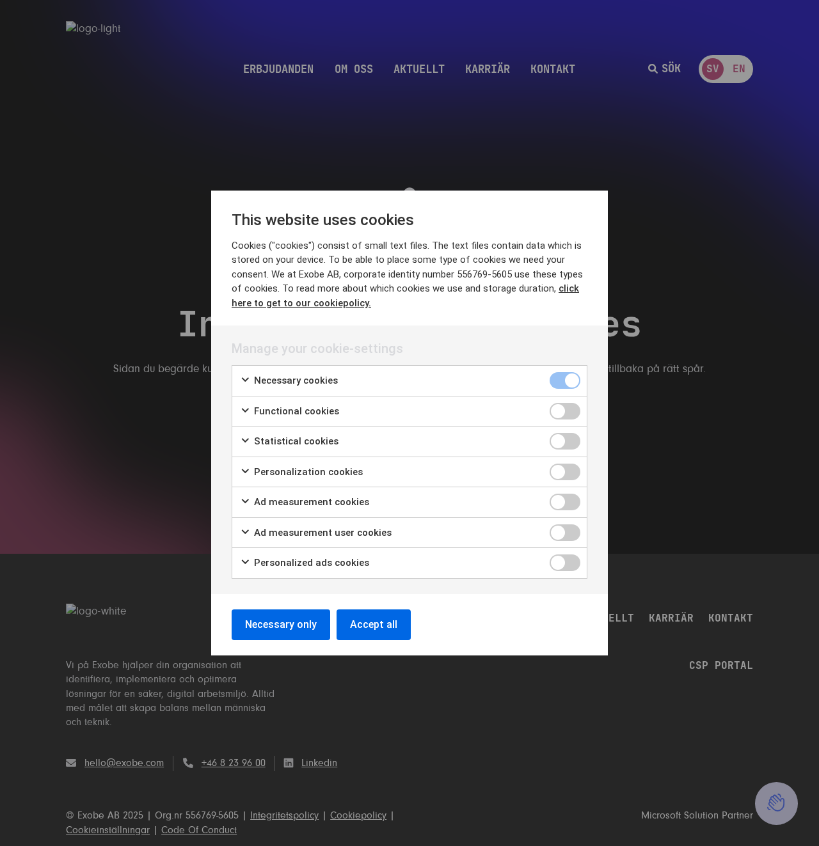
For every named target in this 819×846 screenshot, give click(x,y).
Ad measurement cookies (310, 502)
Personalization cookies (307, 472)
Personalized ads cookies (310, 562)
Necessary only (281, 624)
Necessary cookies (294, 380)
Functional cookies (295, 411)
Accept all (373, 624)
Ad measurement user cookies (321, 532)
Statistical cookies (294, 441)
